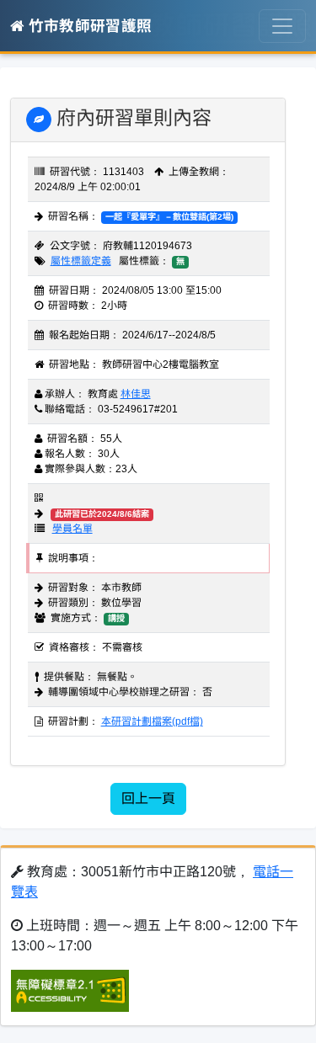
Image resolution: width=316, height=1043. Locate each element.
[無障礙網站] (70, 989)
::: (15, 88)
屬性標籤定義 (81, 261)
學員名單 (72, 529)
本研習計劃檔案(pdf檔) (152, 721)
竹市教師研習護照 (88, 26)
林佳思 (136, 394)
